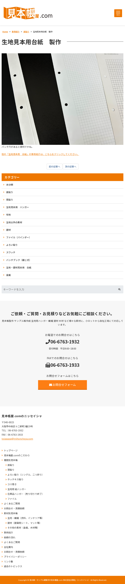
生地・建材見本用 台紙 (18, 267)
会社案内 (8, 547)
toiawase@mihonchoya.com (17, 438)
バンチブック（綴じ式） (18, 260)
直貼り (9, 192)
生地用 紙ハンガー (16, 489)
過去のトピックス (13, 566)
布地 (8, 214)
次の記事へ (70, 166)
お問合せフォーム (64, 384)
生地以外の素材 (14, 222)
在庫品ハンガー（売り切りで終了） (25, 493)
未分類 (9, 184)
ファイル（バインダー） (18, 237)
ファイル (12, 498)
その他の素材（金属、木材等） (23, 527)
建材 (8, 229)
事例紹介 (8, 532)
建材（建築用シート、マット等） (24, 522)
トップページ (11, 450)
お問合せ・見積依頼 (14, 508)
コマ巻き (12, 484)
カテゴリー (12, 177)
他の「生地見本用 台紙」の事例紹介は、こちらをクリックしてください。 (40, 154)
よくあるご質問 (12, 503)
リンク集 (8, 561)
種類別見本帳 (11, 460)
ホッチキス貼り (15, 479)
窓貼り (9, 199)
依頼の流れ (9, 537)
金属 (8, 275)
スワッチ (10, 252)
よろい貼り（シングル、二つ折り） (25, 474)
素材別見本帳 (11, 513)
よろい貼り (12, 244)
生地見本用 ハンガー (17, 207)
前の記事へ (54, 166)
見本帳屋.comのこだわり (17, 455)
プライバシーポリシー (15, 556)
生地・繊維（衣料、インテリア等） (25, 518)
